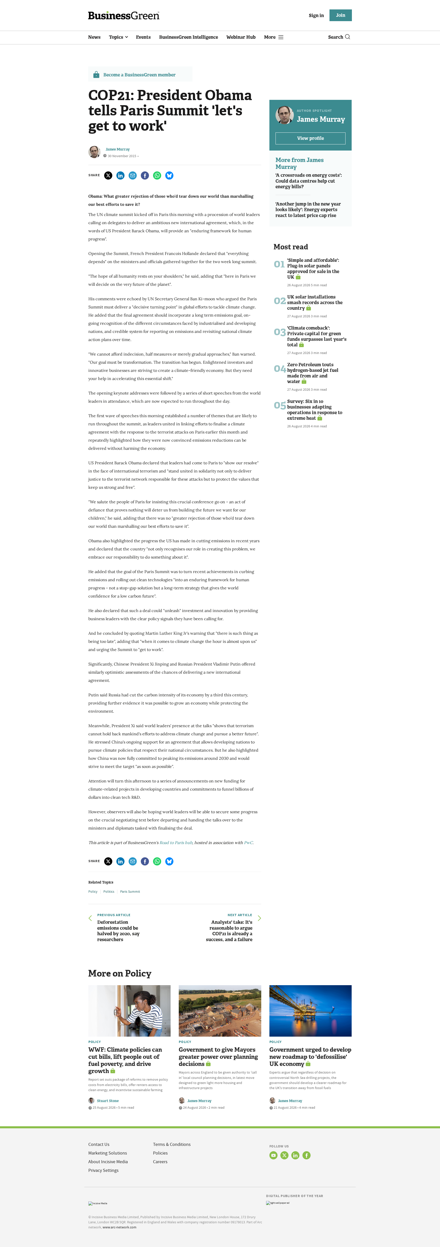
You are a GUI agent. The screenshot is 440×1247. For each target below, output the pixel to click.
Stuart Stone (108, 1101)
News (94, 37)
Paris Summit (130, 891)
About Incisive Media (108, 1162)
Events (143, 37)
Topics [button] (116, 37)
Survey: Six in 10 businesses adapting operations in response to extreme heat (314, 409)
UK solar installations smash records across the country (314, 302)
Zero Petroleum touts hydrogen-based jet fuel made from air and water (312, 373)
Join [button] (340, 15)
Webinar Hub (241, 37)
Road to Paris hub (175, 842)
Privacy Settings (103, 1170)
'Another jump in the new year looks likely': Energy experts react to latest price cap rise (308, 210)
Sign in (316, 15)
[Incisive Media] (97, 1202)
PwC (248, 842)
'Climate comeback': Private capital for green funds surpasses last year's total (317, 336)
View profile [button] (310, 138)
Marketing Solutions (107, 1153)
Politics (108, 891)
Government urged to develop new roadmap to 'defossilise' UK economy (310, 1057)
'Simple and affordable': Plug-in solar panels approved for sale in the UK (313, 268)
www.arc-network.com (119, 1227)
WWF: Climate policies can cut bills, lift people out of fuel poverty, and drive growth (125, 1060)
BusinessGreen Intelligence (188, 37)
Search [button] (335, 37)
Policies (160, 1153)
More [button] (270, 37)
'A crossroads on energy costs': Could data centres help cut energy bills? (309, 181)
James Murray (118, 149)
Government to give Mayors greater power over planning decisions (218, 1057)
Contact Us (98, 1144)
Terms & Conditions (172, 1144)
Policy (93, 891)
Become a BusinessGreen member (139, 75)
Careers (160, 1162)
